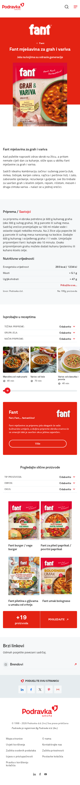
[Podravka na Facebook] (40, 774)
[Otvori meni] (75, 6)
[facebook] (31, 689)
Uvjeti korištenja (15, 744)
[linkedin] (22, 689)
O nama (46, 738)
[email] (58, 689)
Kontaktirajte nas (52, 744)
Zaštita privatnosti (53, 750)
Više (37, 443)
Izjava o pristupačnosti (19, 756)
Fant (41, 43)
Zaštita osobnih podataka (21, 750)
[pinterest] (49, 689)
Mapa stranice (14, 738)
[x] (40, 689)
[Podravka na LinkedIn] (34, 774)
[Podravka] (13, 9)
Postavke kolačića (52, 756)
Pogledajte (56, 619)
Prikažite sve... (68, 285)
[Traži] (66, 6)
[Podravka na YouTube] (45, 774)
